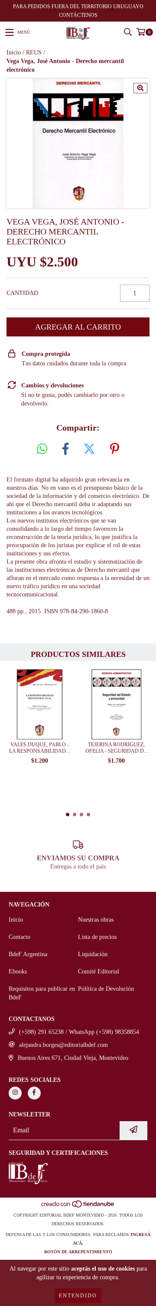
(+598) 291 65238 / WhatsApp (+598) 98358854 (79, 1032)
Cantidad (22, 293)
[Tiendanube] (78, 1206)
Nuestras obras (96, 919)
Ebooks (18, 971)
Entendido (78, 1296)
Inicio (13, 52)
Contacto (19, 937)
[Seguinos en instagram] (15, 1093)
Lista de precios (97, 937)
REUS (34, 52)
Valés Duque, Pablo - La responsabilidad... (39, 748)
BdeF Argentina (28, 954)
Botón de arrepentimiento (78, 1251)
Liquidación (92, 954)
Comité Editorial (98, 971)
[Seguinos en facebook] (34, 1093)
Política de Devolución (106, 989)
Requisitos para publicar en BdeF (42, 993)
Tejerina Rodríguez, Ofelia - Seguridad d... (116, 748)
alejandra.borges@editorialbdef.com (63, 1045)
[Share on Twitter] (89, 449)
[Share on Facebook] (65, 449)
